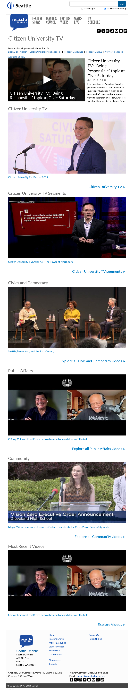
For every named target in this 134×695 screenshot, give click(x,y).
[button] (46, 79)
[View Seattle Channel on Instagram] (80, 679)
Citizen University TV (105, 186)
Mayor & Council (51, 20)
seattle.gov (89, 8)
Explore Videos (65, 20)
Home (52, 634)
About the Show (16, 56)
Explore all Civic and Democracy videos (91, 361)
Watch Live (78, 20)
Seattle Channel (27, 651)
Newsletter (55, 660)
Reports (53, 663)
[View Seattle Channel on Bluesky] (89, 679)
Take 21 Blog (95, 638)
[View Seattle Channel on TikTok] (85, 679)
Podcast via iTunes (73, 51)
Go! (122, 3)
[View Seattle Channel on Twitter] (76, 679)
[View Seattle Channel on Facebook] (71, 679)
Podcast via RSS (94, 51)
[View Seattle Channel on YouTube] (94, 679)
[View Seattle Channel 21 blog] (98, 679)
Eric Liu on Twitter (17, 51)
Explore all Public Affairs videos (97, 448)
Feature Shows (37, 20)
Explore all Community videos (98, 536)
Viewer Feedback (114, 51)
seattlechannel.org (116, 8)
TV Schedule (94, 20)
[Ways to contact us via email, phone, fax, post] (102, 679)
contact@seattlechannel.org (90, 676)
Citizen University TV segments (97, 271)
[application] (46, 79)
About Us (94, 634)
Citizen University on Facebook (45, 51)
